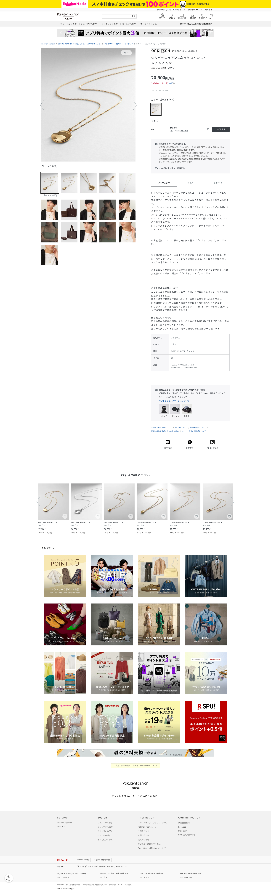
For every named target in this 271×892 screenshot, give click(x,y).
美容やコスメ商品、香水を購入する (114, 873)
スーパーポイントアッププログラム (153, 822)
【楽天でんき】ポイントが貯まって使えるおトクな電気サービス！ (102, 866)
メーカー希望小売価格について (194, 431)
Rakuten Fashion (48, 43)
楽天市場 (208, 9)
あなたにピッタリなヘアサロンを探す (71, 873)
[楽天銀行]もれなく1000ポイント (171, 9)
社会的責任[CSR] (115, 885)
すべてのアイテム (105, 839)
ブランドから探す (105, 822)
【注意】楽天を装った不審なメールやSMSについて (135, 765)
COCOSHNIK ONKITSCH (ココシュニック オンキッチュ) (79, 43)
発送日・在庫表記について (161, 427)
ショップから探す (105, 827)
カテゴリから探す (105, 831)
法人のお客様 (143, 839)
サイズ (190, 182)
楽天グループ (194, 9)
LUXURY (61, 826)
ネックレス (129, 43)
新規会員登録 (184, 822)
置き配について (181, 427)
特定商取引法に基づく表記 (149, 844)
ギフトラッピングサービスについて (174, 400)
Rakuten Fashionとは (147, 827)
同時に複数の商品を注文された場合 (165, 431)
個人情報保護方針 (73, 885)
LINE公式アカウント (187, 835)
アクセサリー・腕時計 (112, 43)
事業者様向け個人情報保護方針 (94, 885)
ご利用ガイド (143, 831)
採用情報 (128, 885)
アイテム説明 (164, 182)
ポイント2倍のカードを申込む (152, 873)
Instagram (182, 831)
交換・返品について (198, 427)
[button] (88, 105)
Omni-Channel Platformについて (152, 848)
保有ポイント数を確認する (190, 873)
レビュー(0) (216, 182)
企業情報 (60, 885)
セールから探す (104, 835)
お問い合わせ (143, 835)
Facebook (182, 827)
